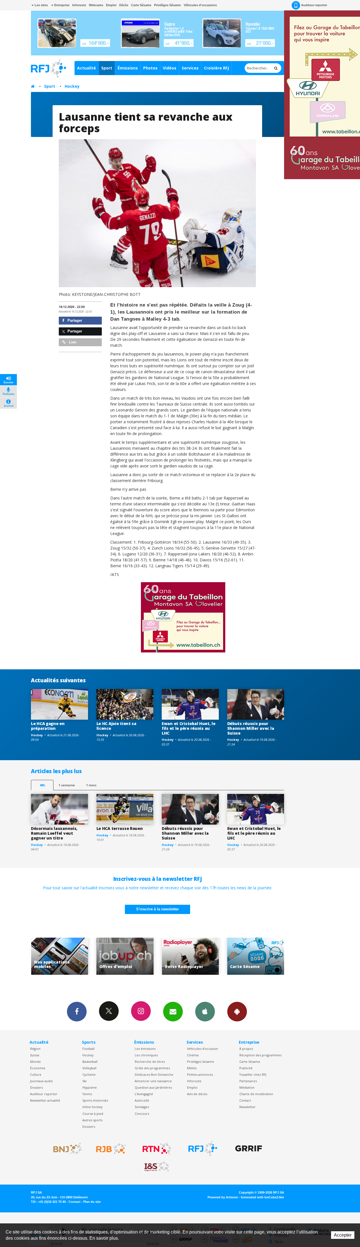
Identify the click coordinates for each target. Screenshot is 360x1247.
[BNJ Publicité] (65, 1148)
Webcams (96, 5)
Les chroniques (146, 1055)
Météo (192, 1068)
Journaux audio (41, 1081)
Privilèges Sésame (167, 5)
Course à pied (92, 1113)
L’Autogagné (144, 1094)
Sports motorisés (95, 1100)
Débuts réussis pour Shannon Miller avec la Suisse (250, 728)
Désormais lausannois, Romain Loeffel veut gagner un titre (54, 833)
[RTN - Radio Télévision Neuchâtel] (157, 1148)
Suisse (34, 1055)
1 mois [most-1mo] (91, 785)
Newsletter (247, 1107)
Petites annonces (200, 1074)
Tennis (87, 1094)
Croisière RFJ (216, 68)
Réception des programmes (260, 1055)
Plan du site (92, 1201)
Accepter (343, 1235)
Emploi (111, 5)
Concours (142, 1113)
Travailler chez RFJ (252, 1074)
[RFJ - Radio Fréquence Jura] (203, 1148)
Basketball (90, 1061)
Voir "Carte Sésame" (190, 956)
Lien (72, 342)
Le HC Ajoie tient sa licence (116, 726)
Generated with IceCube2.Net (262, 1197)
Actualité (86, 68)
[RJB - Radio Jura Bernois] (111, 1148)
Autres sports (92, 1120)
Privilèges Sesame (200, 1061)
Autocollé (142, 1100)
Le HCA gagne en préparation (48, 726)
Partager (74, 320)
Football (88, 1048)
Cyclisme (89, 1074)
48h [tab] (42, 785)
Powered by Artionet (223, 1197)
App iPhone (205, 1011)
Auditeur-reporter (314, 5)
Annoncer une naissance (153, 1081)
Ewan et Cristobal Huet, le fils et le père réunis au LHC (188, 728)
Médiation (247, 1087)
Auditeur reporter (43, 1094)
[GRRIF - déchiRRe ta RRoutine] (249, 1148)
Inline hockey (92, 1107)
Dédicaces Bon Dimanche (154, 1074)
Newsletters (173, 1011)
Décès (123, 5)
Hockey (72, 86)
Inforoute (79, 5)
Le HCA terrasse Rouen (119, 828)
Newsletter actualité (45, 1100)
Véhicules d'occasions (200, 5)
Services (190, 68)
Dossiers (36, 1087)
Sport (106, 68)
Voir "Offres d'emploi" (59, 956)
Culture (35, 1074)
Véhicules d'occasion (202, 1048)
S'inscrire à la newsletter (157, 909)
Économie (37, 1068)
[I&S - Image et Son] (157, 1166)
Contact (245, 1100)
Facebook (77, 1011)
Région (35, 1048)
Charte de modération (256, 1094)
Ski (84, 1081)
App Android (237, 1011)
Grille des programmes (152, 1068)
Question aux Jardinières (153, 1087)
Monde (35, 1061)
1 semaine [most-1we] (66, 785)
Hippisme (89, 1087)
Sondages (142, 1107)
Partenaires (248, 1081)
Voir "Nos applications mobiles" (255, 956)
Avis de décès (197, 1094)
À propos (246, 1048)
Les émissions (145, 1048)
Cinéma (193, 1055)
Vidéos (169, 68)
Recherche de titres (150, 1061)
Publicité (246, 1068)
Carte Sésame (141, 5)
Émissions (128, 68)
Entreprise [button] (61, 5)
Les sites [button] (41, 5)
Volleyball (89, 1068)
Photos (150, 68)
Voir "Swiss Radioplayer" (125, 956)
